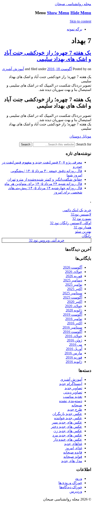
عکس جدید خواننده (68, 418)
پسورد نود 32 (81, 219)
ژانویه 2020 (74, 310)
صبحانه (77, 405)
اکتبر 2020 (74, 302)
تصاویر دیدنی (72, 392)
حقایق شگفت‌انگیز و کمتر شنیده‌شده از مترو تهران (44, 179)
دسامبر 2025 (72, 280)
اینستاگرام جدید (70, 384)
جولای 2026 (73, 272)
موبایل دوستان (80, 136)
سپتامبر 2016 (72, 327)
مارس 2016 (73, 353)
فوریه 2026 (74, 276)
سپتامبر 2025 (72, 293)
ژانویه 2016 (74, 362)
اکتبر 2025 (74, 289)
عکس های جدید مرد (67, 435)
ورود (78, 478)
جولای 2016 (73, 336)
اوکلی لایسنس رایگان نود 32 (70, 223)
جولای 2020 (73, 306)
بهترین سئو (83, 231)
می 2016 (75, 344)
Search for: (83, 144)
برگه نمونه (74, 29)
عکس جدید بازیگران (67, 414)
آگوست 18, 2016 (59, 69)
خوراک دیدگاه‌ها (70, 487)
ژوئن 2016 (74, 340)
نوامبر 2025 (73, 284)
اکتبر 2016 (74, 323)
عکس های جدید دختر (66, 427)
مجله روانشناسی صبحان (73, 4)
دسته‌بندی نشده (70, 401)
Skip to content (80, 21)
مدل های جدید (71, 461)
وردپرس (76, 491)
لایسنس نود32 (81, 214)
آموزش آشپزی (13, 69)
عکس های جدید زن (67, 431)
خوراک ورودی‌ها (70, 483)
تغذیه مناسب (72, 397)
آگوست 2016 (72, 332)
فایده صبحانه (72, 452)
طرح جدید (74, 409)
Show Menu (58, 12)
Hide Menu (80, 12)
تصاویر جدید (73, 388)
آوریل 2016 (74, 349)
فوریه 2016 (74, 357)
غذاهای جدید (73, 444)
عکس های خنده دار (67, 439)
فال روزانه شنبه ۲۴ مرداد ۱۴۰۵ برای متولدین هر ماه (43, 184)
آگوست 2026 (72, 267)
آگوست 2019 (72, 314)
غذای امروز (73, 448)
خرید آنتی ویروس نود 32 (46, 240)
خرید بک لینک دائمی (77, 210)
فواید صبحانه (72, 457)
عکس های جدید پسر (67, 422)
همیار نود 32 (82, 227)
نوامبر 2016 (73, 319)
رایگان (86, 236)
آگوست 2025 (72, 297)
